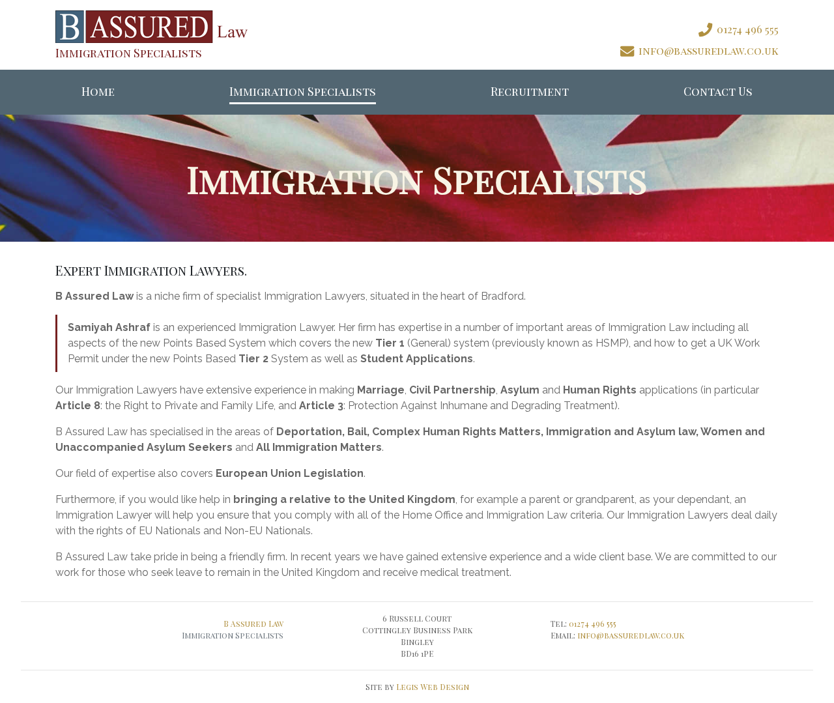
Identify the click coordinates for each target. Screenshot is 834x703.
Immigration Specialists (302, 90)
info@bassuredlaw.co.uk (630, 635)
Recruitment (530, 90)
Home (98, 90)
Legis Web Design (432, 686)
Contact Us (718, 90)
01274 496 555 (592, 623)
